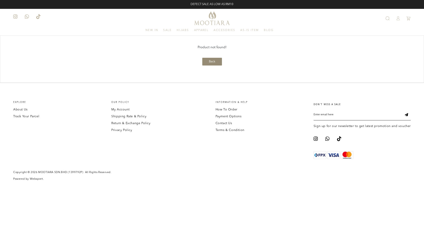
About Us (20, 109)
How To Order (226, 109)
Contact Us (224, 123)
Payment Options (229, 116)
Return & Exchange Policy (130, 123)
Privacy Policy (121, 130)
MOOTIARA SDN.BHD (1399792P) (60, 172)
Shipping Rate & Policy (128, 116)
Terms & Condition (230, 130)
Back (212, 61)
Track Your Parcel (26, 116)
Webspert (36, 179)
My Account (120, 109)
